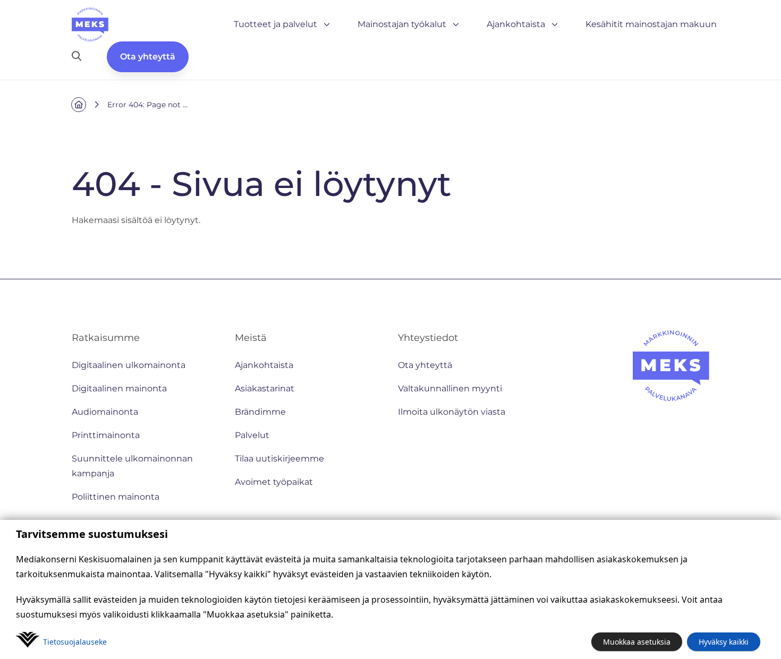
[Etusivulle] (90, 24)
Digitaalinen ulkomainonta (128, 365)
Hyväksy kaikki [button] (724, 642)
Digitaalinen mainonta (119, 388)
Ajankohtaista (516, 24)
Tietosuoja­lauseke (75, 642)
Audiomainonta (105, 412)
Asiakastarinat (264, 388)
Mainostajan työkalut (402, 24)
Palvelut (252, 435)
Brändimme (260, 412)
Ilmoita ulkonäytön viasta (451, 412)
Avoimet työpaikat (274, 482)
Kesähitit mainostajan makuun (651, 24)
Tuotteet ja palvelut (275, 24)
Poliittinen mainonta (115, 497)
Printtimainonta (106, 435)
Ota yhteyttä (147, 57)
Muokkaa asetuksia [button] (636, 642)
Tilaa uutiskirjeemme (279, 458)
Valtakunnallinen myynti (450, 388)
